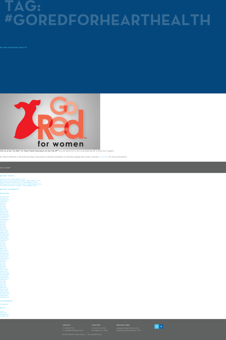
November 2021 (4, 255)
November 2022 (4, 235)
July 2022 (2, 242)
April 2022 (3, 247)
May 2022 (3, 245)
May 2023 (3, 226)
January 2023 (4, 232)
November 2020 (4, 274)
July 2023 (2, 222)
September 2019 (4, 297)
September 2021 (4, 258)
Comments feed (4, 314)
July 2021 (2, 261)
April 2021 (3, 266)
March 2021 (3, 268)
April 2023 (3, 227)
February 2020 (4, 289)
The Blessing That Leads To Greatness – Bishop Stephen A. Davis (18, 185)
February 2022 (4, 250)
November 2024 (4, 196)
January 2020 (4, 290)
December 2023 (4, 214)
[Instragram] (156, 326)
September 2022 (4, 239)
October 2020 (4, 276)
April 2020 (3, 286)
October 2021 (4, 256)
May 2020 (3, 284)
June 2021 (3, 263)
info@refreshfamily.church (74, 330)
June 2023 (3, 224)
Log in (2, 311)
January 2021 (4, 271)
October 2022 (4, 237)
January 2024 (4, 213)
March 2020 (3, 287)
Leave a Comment (5, 167)
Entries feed (3, 313)
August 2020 (3, 279)
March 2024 (3, 209)
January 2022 (4, 252)
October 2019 (4, 295)
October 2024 (4, 198)
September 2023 (4, 219)
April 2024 (3, 208)
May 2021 (3, 265)
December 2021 (4, 253)
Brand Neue (97, 334)
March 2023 (3, 229)
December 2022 (4, 234)
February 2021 (4, 269)
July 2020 (2, 281)
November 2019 (4, 294)
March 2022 (3, 248)
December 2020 (4, 273)
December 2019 (4, 292)
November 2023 (4, 216)
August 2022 (3, 240)
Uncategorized (4, 304)
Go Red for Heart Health (13, 47)
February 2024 (4, 211)
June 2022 (3, 243)
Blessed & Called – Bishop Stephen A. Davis (12, 179)
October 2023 (4, 217)
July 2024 (2, 203)
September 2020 (4, 277)
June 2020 (3, 282)
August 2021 (3, 260)
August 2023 (3, 221)
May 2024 (3, 206)
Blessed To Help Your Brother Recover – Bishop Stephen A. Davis (18, 182)
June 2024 (3, 204)
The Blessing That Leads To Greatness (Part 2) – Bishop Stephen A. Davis (21, 184)
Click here (104, 157)
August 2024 (3, 201)
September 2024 (4, 200)
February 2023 (4, 230)
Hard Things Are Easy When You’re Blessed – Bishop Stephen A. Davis (20, 181)
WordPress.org (4, 316)
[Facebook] (161, 326)
